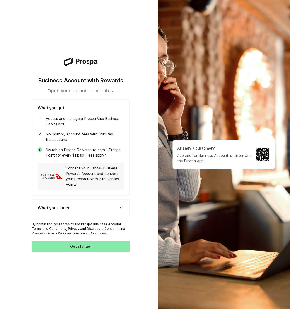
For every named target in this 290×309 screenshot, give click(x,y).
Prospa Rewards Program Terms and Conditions (69, 233)
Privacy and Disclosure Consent (93, 229)
